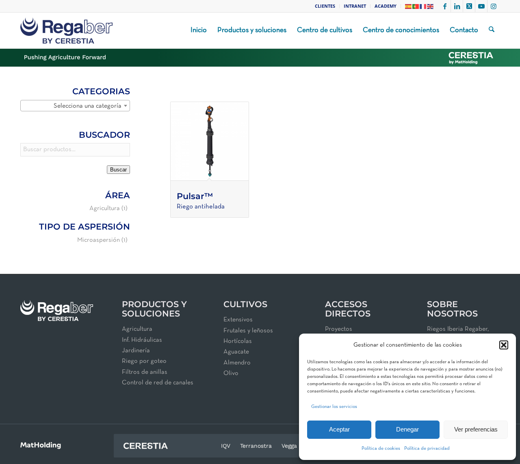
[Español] (408, 6)
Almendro (237, 363)
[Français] (423, 6)
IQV (225, 445)
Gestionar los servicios (334, 407)
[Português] (416, 6)
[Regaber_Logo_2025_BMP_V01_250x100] (66, 30)
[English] (430, 6)
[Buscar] (491, 30)
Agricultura (104, 208)
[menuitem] (325, 6)
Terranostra (256, 445)
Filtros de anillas (144, 372)
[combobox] (75, 105)
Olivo (230, 373)
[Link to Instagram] (494, 6)
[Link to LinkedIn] (457, 6)
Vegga (289, 445)
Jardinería (136, 350)
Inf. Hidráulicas (142, 340)
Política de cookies (381, 449)
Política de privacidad (427, 449)
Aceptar (339, 429)
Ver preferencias (476, 429)
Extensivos (238, 320)
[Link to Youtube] (481, 6)
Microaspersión (98, 240)
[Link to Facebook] (445, 6)
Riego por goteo (144, 361)
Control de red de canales (157, 383)
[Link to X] (469, 6)
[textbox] (75, 106)
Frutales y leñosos (248, 331)
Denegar (407, 429)
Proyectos (338, 329)
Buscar (118, 170)
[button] (504, 345)
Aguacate (236, 352)
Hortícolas (237, 341)
